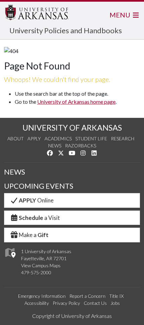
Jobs (115, 303)
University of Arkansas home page (76, 101)
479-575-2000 (36, 272)
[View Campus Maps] (10, 259)
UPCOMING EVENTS (38, 186)
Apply (34, 138)
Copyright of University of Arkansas (72, 316)
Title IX (116, 296)
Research (122, 138)
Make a (34, 234)
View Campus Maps (41, 265)
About (15, 138)
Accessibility (36, 303)
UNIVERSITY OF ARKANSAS (72, 127)
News (54, 145)
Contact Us (95, 303)
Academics (58, 138)
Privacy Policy (66, 303)
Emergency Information (42, 296)
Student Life (91, 138)
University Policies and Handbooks (65, 30)
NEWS (14, 172)
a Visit (39, 217)
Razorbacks (80, 145)
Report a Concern (87, 296)
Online (36, 200)
